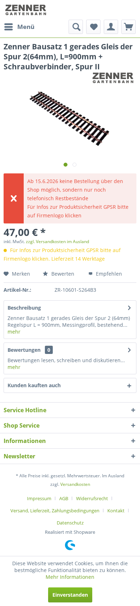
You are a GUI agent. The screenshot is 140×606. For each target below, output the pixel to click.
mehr (14, 331)
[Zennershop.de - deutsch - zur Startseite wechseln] (26, 10)
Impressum (39, 498)
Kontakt (116, 510)
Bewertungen (24, 349)
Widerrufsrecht (92, 498)
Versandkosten (75, 484)
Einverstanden (70, 594)
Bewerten (62, 273)
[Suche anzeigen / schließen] (76, 27)
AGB (63, 498)
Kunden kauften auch (34, 385)
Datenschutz (70, 522)
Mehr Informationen (70, 576)
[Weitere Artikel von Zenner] (113, 78)
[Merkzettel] (93, 27)
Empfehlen (108, 273)
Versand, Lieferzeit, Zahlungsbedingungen (54, 510)
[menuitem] (19, 27)
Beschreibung (24, 307)
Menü (25, 27)
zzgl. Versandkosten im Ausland (57, 241)
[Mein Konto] (111, 27)
